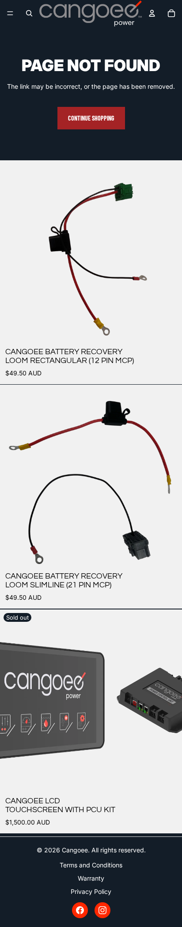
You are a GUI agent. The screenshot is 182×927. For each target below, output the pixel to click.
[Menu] (10, 13)
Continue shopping (91, 118)
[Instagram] (102, 910)
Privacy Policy (91, 891)
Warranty (91, 878)
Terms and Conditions (91, 865)
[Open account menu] (152, 13)
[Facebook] (80, 910)
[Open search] (29, 13)
